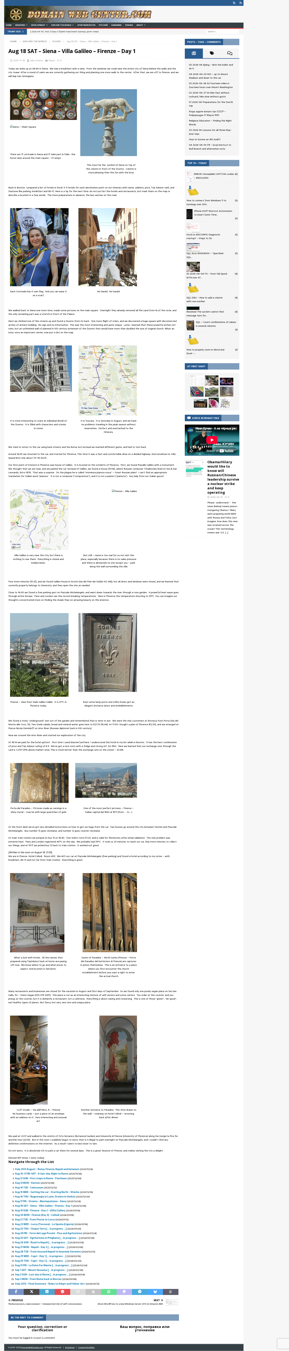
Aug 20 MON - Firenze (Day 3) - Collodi (37, 1215)
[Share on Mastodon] (124, 1292)
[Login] (234, 3)
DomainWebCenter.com (32, 1347)
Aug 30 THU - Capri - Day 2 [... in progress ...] (40, 1261)
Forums (129, 25)
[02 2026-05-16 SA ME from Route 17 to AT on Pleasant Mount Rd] (226, 392)
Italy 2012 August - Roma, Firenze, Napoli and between (47, 1169)
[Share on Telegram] (139, 1292)
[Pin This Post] (62, 1292)
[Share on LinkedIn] (47, 1292)
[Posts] (194, 53)
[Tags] (212, 53)
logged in (28, 1338)
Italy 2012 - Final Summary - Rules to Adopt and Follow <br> (50, 1284)
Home (9, 25)
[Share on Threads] (170, 1292)
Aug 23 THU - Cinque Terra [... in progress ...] (41, 1229)
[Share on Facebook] (16, 1292)
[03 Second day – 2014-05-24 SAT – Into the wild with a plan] (211, 392)
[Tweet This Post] (31, 1292)
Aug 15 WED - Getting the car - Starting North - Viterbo (47, 1192)
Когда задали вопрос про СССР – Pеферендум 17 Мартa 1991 (207, 113)
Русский (103, 25)
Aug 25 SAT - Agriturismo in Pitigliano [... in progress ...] (47, 1238)
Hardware (116, 25)
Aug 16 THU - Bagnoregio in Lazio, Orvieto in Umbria (45, 1196)
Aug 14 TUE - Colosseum (29, 1187)
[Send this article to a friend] (78, 1292)
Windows (20, 25)
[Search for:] (222, 31)
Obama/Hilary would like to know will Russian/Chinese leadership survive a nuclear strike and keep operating (223, 477)
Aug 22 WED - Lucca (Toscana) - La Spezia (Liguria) (44, 1224)
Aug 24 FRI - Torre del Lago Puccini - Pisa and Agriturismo (48, 1233)
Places (52, 60)
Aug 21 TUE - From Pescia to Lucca (35, 1219)
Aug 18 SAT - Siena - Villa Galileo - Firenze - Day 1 (43, 1206)
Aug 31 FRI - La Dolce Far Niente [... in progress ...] (43, 1265)
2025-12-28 (19, 60)
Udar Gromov (36, 60)
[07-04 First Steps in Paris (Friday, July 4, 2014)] (200, 403)
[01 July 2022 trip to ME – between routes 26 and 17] (197, 380)
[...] (226, 532)
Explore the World (61, 25)
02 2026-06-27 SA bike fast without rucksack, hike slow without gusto (209, 94)
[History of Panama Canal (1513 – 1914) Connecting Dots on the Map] (225, 403)
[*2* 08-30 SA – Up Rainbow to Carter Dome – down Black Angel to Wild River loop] (214, 403)
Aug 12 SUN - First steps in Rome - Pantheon (41, 1178)
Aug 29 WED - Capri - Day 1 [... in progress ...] (40, 1256)
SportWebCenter (86, 25)
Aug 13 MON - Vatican (27, 1183)
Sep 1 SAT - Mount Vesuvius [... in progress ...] (41, 1270)
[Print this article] (93, 1292)
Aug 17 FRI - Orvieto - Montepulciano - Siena (41, 1201)
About (139, 25)
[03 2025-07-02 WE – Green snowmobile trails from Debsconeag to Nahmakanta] (197, 392)
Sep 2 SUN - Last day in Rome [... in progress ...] (42, 1274)
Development (38, 25)
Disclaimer (70, 1347)
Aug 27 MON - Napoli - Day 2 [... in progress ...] (41, 1247)
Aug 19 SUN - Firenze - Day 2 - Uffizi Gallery (40, 1210)
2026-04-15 (216, 497)
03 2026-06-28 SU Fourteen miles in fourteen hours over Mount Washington (211, 85)
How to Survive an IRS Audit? (205, 139)
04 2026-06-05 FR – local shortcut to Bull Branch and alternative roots (210, 146)
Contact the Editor (86, 1347)
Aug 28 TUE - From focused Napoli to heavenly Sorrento (48, 1251)
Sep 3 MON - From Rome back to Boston (38, 1279)
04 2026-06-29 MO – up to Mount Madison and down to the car (208, 76)
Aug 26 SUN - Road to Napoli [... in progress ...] (42, 1242)
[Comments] (230, 53)
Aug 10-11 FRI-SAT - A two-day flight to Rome (41, 1174)
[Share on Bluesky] (155, 1292)
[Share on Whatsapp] (109, 1292)
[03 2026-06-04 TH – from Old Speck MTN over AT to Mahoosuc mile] (211, 380)
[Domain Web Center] (82, 21)
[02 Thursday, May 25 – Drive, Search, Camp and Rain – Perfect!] (226, 381)
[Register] (241, 3)
